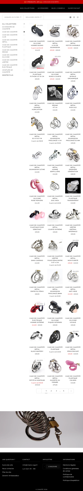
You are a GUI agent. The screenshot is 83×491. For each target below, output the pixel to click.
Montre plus (7, 75)
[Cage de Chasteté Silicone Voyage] (73, 307)
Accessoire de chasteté (8, 28)
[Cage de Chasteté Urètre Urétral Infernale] (73, 214)
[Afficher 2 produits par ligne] (70, 17)
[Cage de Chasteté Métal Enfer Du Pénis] (37, 276)
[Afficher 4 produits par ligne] (78, 17)
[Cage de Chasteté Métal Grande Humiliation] (37, 93)
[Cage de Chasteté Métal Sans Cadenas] (37, 245)
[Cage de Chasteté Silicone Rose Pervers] (37, 185)
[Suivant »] (71, 391)
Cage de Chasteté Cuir (9, 36)
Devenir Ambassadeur (10, 475)
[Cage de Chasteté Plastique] (55, 336)
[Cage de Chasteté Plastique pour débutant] (37, 214)
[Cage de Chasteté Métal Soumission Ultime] (37, 155)
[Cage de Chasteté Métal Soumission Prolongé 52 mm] (73, 124)
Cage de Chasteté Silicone (9, 56)
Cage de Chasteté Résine (9, 51)
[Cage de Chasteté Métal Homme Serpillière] (55, 155)
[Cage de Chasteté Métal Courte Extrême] (55, 214)
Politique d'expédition (71, 480)
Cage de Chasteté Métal (9, 41)
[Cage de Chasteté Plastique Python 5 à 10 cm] (37, 62)
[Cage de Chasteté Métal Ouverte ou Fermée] (55, 365)
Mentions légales (69, 465)
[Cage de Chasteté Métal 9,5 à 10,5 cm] (37, 124)
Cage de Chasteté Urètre (9, 61)
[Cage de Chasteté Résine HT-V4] (55, 93)
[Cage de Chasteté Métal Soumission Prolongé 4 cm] (55, 124)
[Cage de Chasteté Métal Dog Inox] (55, 185)
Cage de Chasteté (9, 32)
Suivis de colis (7, 465)
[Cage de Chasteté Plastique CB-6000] (73, 365)
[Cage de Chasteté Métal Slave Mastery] (37, 336)
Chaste (40, 489)
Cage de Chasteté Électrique (9, 66)
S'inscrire (52, 466)
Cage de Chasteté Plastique (9, 46)
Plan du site (6, 472)
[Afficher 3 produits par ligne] (74, 17)
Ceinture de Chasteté (7, 71)
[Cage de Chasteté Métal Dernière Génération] (73, 155)
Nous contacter (8, 468)
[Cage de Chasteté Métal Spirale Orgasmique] (73, 62)
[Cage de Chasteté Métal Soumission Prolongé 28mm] (55, 276)
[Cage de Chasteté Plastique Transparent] (73, 185)
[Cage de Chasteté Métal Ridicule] (73, 93)
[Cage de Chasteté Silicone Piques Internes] (55, 307)
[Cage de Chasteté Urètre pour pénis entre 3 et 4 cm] (55, 245)
